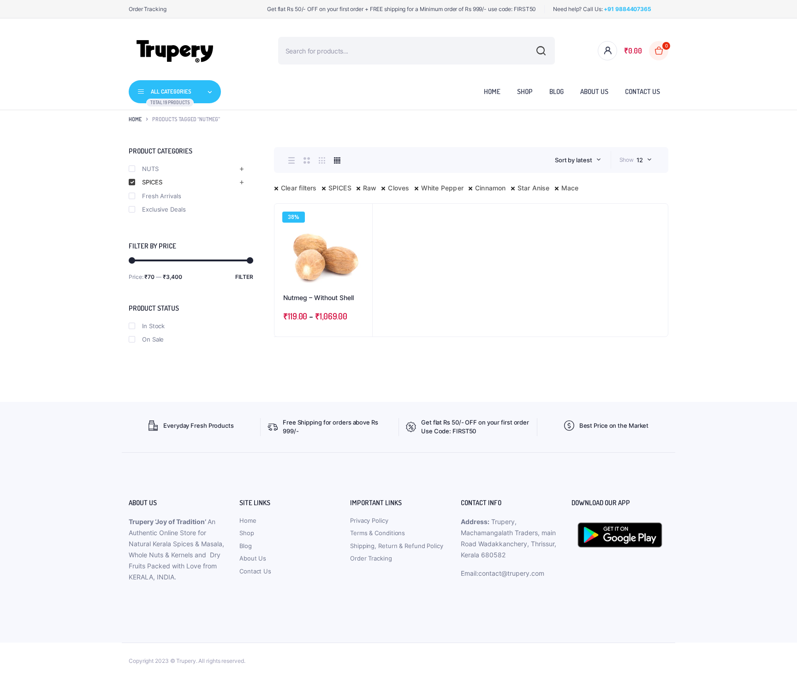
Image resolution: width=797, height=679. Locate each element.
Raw (370, 188)
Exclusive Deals (164, 209)
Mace (570, 188)
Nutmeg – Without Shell (318, 297)
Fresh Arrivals (161, 196)
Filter (244, 276)
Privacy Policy (369, 520)
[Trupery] (175, 50)
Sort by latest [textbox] (573, 160)
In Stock (153, 326)
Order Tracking (148, 9)
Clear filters (299, 188)
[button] (361, 240)
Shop (525, 91)
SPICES (339, 188)
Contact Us (642, 91)
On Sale (153, 339)
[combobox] (578, 160)
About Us (594, 91)
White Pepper (442, 188)
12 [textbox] (639, 160)
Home (492, 91)
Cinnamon (490, 188)
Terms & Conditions (377, 533)
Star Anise (533, 188)
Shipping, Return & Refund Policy (396, 545)
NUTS (150, 168)
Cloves (398, 188)
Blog (556, 91)
